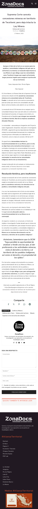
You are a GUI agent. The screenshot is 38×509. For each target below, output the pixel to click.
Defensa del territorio (19, 29)
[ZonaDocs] (19, 326)
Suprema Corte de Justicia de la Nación (13, 316)
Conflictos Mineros (17, 311)
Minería (32, 313)
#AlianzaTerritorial (12, 436)
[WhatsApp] (24, 304)
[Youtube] (24, 342)
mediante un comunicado (17, 221)
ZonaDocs (22, 31)
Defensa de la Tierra (8, 313)
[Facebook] (8, 304)
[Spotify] (19, 342)
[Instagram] (16, 342)
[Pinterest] (19, 304)
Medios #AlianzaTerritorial (19, 490)
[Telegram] (29, 304)
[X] (13, 304)
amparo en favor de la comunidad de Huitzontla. (16, 203)
